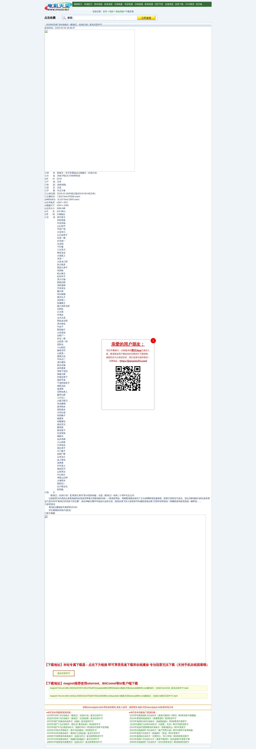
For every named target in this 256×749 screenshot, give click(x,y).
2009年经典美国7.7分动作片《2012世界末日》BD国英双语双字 (159, 742)
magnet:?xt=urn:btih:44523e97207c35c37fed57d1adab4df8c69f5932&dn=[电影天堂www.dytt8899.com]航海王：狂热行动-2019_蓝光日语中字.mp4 (119, 688)
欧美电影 (108, 4)
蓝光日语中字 (63, 673)
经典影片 (88, 4)
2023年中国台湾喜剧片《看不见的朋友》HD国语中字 (72, 730)
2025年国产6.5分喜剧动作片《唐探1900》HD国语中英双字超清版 (78, 727)
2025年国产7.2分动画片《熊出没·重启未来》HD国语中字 (73, 724)
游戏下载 (179, 4)
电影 (111, 11)
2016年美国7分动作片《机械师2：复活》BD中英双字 (155, 733)
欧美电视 (149, 4)
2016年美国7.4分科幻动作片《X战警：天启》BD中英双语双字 (159, 724)
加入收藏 (78, 9)
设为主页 (88, 9)
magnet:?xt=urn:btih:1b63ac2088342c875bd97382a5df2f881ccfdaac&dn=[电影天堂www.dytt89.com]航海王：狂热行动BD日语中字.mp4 (114, 696)
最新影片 (78, 4)
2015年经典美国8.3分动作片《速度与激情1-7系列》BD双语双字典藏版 (163, 715)
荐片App (136, 350)
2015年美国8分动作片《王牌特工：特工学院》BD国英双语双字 (159, 736)
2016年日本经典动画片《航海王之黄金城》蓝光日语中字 (73, 733)
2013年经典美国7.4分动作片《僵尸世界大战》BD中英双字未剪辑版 (161, 730)
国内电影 (98, 4)
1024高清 (189, 4)
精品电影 (120, 11)
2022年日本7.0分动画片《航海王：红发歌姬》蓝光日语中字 (75, 718)
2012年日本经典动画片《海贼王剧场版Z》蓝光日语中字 (73, 739)
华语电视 (129, 4)
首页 (105, 11)
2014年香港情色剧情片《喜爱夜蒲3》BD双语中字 (153, 718)
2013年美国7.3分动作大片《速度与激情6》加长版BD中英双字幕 (160, 739)
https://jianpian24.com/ (133, 360)
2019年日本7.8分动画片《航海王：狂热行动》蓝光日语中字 (75, 715)
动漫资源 (169, 4)
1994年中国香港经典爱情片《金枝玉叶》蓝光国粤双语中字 (74, 742)
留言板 (199, 4)
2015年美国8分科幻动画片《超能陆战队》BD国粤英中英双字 (158, 721)
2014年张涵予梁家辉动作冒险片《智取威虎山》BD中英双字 (158, 727)
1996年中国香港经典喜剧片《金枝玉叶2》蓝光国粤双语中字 (75, 736)
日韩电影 (118, 4)
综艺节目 (159, 4)
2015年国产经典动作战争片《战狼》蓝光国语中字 (70, 721)
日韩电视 (139, 4)
